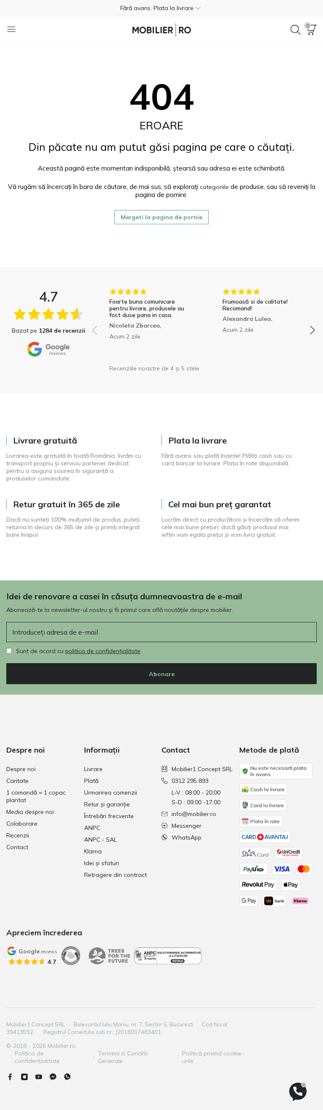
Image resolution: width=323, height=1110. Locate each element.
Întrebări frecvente (109, 816)
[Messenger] (56, 1077)
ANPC (92, 828)
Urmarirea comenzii (110, 792)
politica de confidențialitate (102, 651)
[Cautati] (296, 30)
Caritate (17, 781)
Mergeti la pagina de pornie (161, 217)
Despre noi (21, 769)
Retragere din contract (115, 875)
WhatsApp (186, 837)
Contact (17, 847)
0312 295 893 (190, 781)
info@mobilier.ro (194, 814)
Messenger (186, 825)
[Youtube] (42, 1077)
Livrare (93, 769)
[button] (161, 8)
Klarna (93, 851)
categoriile (214, 187)
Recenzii (17, 835)
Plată (91, 781)
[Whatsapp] (71, 1077)
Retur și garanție (107, 804)
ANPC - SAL (100, 839)
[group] (147, 324)
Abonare (162, 674)
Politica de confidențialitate (37, 1057)
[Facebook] (13, 1077)
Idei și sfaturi (101, 863)
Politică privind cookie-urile (213, 1057)
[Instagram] (28, 1077)
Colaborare (21, 823)
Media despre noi (30, 812)
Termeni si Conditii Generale (123, 1057)
